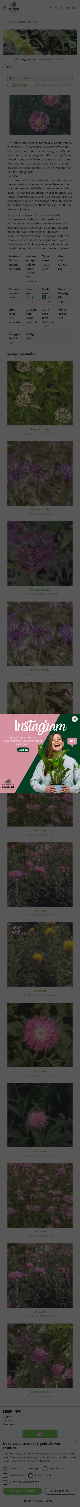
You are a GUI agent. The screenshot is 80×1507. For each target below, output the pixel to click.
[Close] (75, 719)
